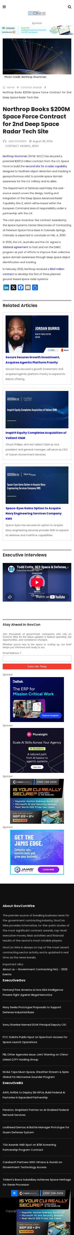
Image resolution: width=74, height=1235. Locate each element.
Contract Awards (31, 87)
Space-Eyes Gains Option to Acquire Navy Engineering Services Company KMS (34, 513)
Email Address (12, 653)
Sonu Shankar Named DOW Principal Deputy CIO (34, 1025)
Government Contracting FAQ (38, 969)
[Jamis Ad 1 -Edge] (37, 852)
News (35, 146)
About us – (10, 969)
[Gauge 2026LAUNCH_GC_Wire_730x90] (37, 30)
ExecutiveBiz (13, 1083)
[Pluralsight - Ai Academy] (37, 750)
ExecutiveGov (14, 980)
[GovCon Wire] (36, 13)
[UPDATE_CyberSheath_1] (37, 801)
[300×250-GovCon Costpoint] (37, 699)
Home (10, 87)
